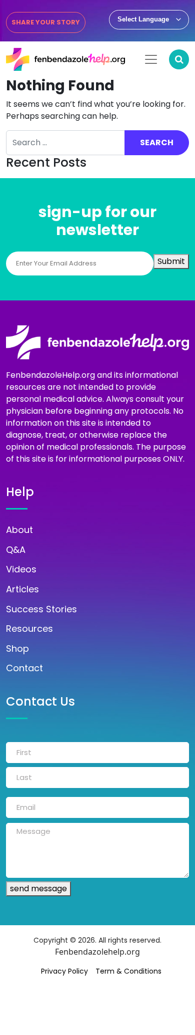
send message (38, 888)
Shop (17, 648)
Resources (29, 628)
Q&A (16, 549)
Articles (22, 589)
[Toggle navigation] (151, 59)
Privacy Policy (64, 971)
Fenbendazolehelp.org (97, 951)
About (19, 529)
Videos (21, 569)
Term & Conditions (129, 971)
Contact (24, 668)
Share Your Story (46, 22)
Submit (171, 261)
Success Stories (41, 609)
